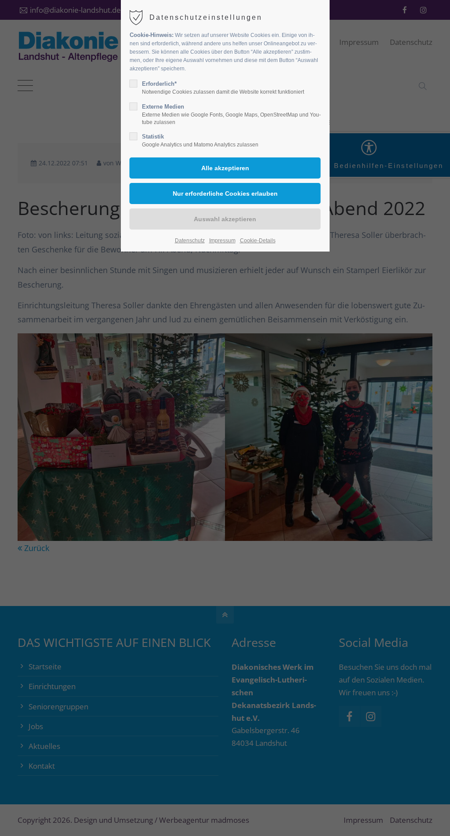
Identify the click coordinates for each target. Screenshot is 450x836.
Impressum (222, 240)
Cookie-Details (258, 240)
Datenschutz (190, 240)
